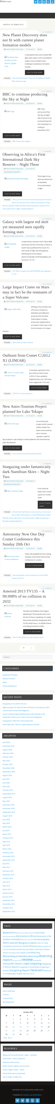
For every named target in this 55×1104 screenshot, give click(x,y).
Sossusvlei (37, 960)
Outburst (29, 393)
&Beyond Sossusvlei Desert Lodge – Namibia (20, 1055)
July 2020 (6, 779)
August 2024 (7, 750)
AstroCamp (40, 932)
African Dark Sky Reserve (21, 512)
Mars (14, 342)
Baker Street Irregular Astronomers (16, 1066)
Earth (41, 637)
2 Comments (47, 151)
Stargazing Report (27, 209)
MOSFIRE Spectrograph (42, 271)
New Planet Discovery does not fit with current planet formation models (25, 40)
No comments (47, 32)
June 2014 (6, 882)
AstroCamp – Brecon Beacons (14, 1059)
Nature (19, 342)
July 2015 (6, 864)
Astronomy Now (18, 575)
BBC (14, 141)
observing (33, 956)
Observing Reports (12, 172)
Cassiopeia (7, 946)
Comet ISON (35, 515)
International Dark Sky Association (21, 949)
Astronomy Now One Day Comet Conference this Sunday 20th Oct (24, 539)
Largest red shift (27, 271)
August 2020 (7, 775)
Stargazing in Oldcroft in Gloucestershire (18, 721)
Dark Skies (37, 946)
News (39, 49)
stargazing (35, 963)
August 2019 (7, 797)
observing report (32, 206)
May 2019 (6, 801)
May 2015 (6, 867)
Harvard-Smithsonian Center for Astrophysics (29, 78)
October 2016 (8, 838)
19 (41, 1027)
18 (34, 1027)
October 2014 (8, 878)
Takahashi (36, 970)
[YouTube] (35, 2)
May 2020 (6, 786)
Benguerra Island (27, 942)
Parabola (27, 1095)
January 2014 (7, 897)
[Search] (49, 658)
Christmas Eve (16, 946)
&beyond (8, 932)
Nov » (10, 1038)
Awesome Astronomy (11, 1062)
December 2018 (8, 805)
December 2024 (8, 746)
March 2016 (7, 849)
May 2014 (6, 886)
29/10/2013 (30, 103)
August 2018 (7, 816)
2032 (23, 637)
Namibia (23, 206)
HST (14, 271)
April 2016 (6, 845)
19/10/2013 (30, 481)
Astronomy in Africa (25, 936)
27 (49, 1031)
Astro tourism (22, 199)
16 (20, 1027)
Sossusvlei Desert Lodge (11, 209)
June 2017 (6, 830)
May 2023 (6, 761)
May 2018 (6, 823)
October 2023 (8, 757)
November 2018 (9, 808)
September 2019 (9, 794)
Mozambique (10, 956)
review (27, 959)
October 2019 (8, 790)
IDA (7, 949)
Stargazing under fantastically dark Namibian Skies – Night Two (27, 472)
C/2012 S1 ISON (42, 943)
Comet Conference (31, 575)
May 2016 (6, 842)
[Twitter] (40, 2)
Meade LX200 (14, 206)
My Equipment (8, 1002)
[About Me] (52, 2)
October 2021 (8, 764)
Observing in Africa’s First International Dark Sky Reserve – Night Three (24, 159)
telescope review (14, 973)
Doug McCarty (46, 946)
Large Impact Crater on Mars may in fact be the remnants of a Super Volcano (27, 292)
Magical (13, 953)
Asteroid (29, 637)
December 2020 (8, 768)
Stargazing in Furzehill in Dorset (14, 704)
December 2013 (8, 900)
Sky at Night (25, 141)
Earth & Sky (27, 454)
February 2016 (8, 853)
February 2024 (8, 753)
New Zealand (36, 454)
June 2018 (6, 819)
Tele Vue (26, 973)
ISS (10, 953)
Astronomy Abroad (34, 199)
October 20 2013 (18, 578)
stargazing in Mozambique (30, 967)
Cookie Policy (8, 998)
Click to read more (34, 72)
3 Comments (47, 463)
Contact (6, 995)
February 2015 (8, 871)
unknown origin (20, 81)
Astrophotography (42, 939)
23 (20, 1031)
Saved (18, 141)
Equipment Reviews (10, 675)
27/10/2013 (30, 169)
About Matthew (9, 991)
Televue (31, 974)
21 (6, 1031)
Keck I (18, 271)
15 (13, 1027)
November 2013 (9, 904)
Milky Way (35, 952)
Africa (15, 199)
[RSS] (48, 2)
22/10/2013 (30, 365)
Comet (23, 393)
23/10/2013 (30, 236)
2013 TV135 (17, 637)
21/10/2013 (30, 416)
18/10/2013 (30, 548)
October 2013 (44, 206)
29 (13, 1034)
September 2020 (9, 772)
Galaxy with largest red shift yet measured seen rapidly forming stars (25, 227)
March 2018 (7, 827)
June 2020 (6, 783)
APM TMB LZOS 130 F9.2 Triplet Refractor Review (21, 724)
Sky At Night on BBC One (12, 1077)
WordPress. (37, 1095)
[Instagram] (44, 2)
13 (49, 1023)
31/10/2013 (30, 49)
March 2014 (7, 889)
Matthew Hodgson (14, 49)
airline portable (23, 933)
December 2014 (8, 875)
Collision (36, 637)
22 (13, 1031)
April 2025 (6, 742)
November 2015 (9, 856)
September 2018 (9, 812)
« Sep (5, 1038)
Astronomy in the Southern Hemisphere (31, 202)
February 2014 (8, 893)
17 (27, 1027)
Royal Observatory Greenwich (14, 1073)
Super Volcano (28, 342)
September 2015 (9, 860)
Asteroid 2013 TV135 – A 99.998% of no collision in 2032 (24, 596)
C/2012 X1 (16, 393)
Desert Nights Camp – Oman (13, 1070)
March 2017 (7, 834)
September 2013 (9, 911)
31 (27, 1034)
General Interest (9, 679)
